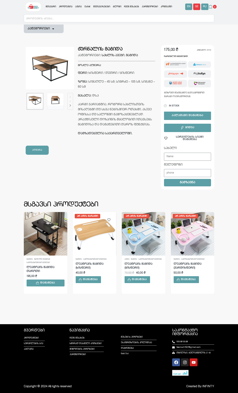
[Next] (70, 105)
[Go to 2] (55, 101)
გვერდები (34, 331)
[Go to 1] (35, 101)
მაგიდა (132, 55)
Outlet (87, 7)
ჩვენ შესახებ (131, 7)
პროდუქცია (65, 7)
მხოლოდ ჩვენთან (42, 259)
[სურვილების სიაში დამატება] (60, 220)
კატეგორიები (39, 28)
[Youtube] (193, 362)
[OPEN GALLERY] (50, 68)
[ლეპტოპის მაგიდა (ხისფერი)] (94, 234)
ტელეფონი (173, 164)
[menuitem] (188, 7)
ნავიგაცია (80, 331)
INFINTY (208, 386)
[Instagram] (185, 362)
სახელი (170, 148)
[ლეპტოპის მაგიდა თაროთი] (45, 234)
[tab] (37, 150)
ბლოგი (117, 7)
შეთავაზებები (101, 7)
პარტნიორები (150, 7)
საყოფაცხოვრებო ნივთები (38, 263)
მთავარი (51, 7)
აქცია (78, 7)
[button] (46, 283)
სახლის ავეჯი (113, 55)
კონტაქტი (166, 7)
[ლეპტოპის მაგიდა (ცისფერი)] (143, 234)
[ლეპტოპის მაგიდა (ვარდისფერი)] (192, 234)
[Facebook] (176, 362)
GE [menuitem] (196, 6)
